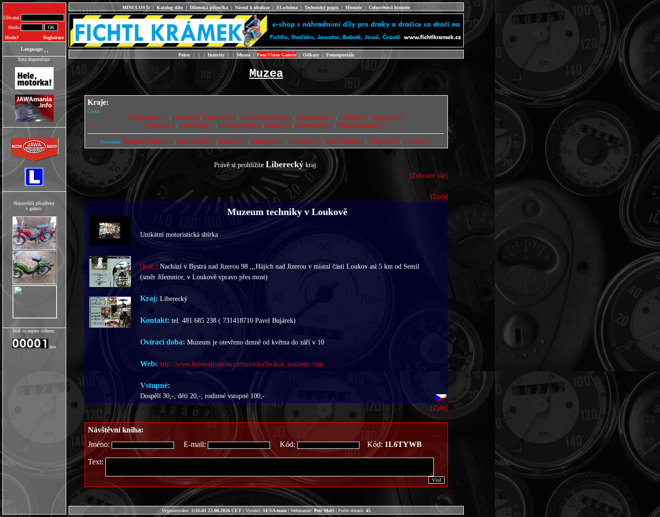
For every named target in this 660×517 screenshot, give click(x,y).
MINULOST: (136, 7)
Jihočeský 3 (387, 117)
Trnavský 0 (383, 141)
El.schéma (287, 7)
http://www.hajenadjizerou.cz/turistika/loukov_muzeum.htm (241, 364)
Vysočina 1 (159, 125)
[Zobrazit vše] (428, 175)
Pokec (184, 54)
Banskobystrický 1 (148, 141)
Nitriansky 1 (268, 141)
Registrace (53, 37)
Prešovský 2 (304, 141)
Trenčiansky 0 (344, 141)
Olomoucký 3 (313, 125)
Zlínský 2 (278, 125)
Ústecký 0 (186, 117)
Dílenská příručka (209, 7)
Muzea (243, 54)
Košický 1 (233, 141)
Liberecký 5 (219, 117)
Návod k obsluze (252, 7)
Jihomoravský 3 (239, 125)
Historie (353, 7)
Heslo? (12, 37)
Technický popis (321, 7)
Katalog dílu (170, 7)
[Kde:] (149, 266)
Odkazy (311, 54)
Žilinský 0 (416, 141)
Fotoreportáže (340, 54)
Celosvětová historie (389, 7)
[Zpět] (439, 197)
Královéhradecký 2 (266, 117)
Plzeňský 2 (353, 117)
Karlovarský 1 (315, 117)
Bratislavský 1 (196, 141)
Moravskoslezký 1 (361, 125)
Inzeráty (216, 54)
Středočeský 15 (148, 117)
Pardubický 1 (196, 125)
